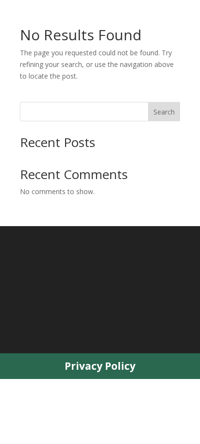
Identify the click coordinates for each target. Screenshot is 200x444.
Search (164, 111)
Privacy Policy (100, 366)
